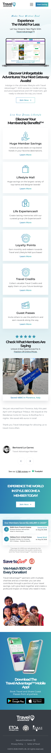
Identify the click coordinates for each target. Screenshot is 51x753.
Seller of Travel (33, 744)
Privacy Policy (17, 744)
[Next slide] (30, 461)
